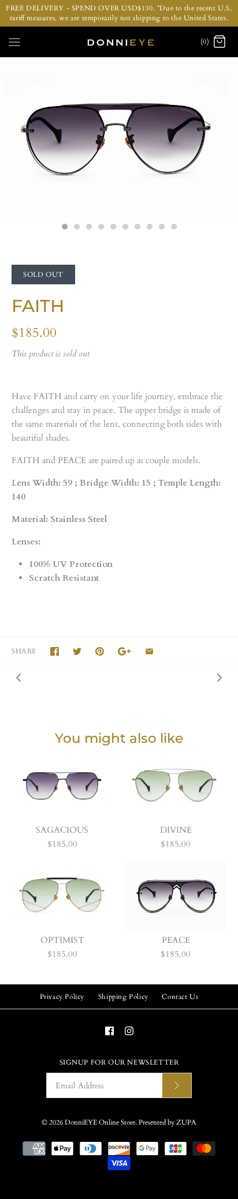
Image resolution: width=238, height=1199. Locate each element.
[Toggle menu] (14, 41)
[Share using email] (149, 651)
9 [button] (161, 228)
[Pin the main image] (99, 651)
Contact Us (180, 996)
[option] (119, 137)
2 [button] (76, 228)
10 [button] (173, 228)
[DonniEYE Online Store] (119, 42)
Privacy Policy (62, 996)
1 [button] (64, 228)
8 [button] (149, 228)
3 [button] (88, 228)
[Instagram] (129, 1031)
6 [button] (125, 228)
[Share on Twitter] (77, 651)
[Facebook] (109, 1031)
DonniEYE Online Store (100, 1122)
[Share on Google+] (124, 651)
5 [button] (112, 228)
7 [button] (137, 228)
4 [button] (100, 228)
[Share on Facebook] (54, 651)
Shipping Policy (123, 996)
